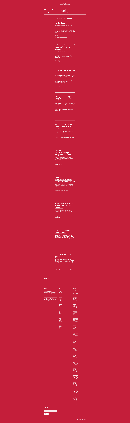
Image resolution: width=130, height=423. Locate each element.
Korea (59, 311)
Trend (59, 327)
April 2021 (74, 292)
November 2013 (75, 319)
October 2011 (75, 348)
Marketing (60, 313)
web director (70, 269)
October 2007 (75, 404)
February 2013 (75, 329)
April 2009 (74, 383)
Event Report (60, 268)
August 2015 (75, 301)
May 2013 (74, 326)
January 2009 (75, 386)
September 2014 (75, 312)
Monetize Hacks (64, 269)
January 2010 (75, 372)
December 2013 (75, 318)
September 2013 (75, 321)
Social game (60, 321)
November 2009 (75, 375)
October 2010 (75, 362)
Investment (60, 304)
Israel (59, 306)
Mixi (62, 37)
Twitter (63, 246)
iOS (59, 305)
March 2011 (74, 356)
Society (60, 322)
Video (59, 329)
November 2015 (75, 298)
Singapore (60, 320)
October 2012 (75, 334)
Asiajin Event (60, 292)
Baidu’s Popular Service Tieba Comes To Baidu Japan (64, 127)
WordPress (84, 419)
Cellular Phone (61, 293)
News (59, 315)
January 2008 (75, 400)
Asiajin (65, 3)
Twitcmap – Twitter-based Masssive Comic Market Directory (65, 47)
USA (59, 328)
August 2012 (75, 336)
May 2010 (74, 368)
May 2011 (74, 354)
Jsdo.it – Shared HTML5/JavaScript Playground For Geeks (63, 152)
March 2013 (75, 328)
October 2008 (75, 390)
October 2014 (75, 311)
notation (56, 195)
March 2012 (75, 342)
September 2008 (75, 391)
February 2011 (75, 357)
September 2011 (75, 349)
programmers (56, 169)
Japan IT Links (61, 308)
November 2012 (75, 333)
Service (60, 319)
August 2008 (75, 392)
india (59, 301)
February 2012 (75, 343)
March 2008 (75, 398)
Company (60, 298)
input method (63, 194)
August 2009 (75, 378)
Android (60, 290)
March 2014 (75, 314)
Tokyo (68, 269)
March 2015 (75, 305)
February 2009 (75, 385)
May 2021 (74, 291)
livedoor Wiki (71, 194)
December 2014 (75, 308)
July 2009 (74, 379)
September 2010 (75, 363)
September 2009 (75, 377)
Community (58, 37)
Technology (60, 326)
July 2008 (74, 393)
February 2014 (75, 315)
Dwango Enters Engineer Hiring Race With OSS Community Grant (64, 99)
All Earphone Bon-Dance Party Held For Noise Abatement (64, 205)
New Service (60, 314)
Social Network (65, 37)
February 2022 (75, 290)
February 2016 (75, 297)
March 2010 (75, 370)
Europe (60, 299)
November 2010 (75, 361)
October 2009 (75, 376)
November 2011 (75, 347)
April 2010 (74, 369)
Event (60, 246)
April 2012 (74, 341)
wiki (57, 195)
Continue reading (57, 57)
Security (60, 318)
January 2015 (75, 307)
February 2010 (75, 371)
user (64, 246)
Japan (59, 36)
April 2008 (74, 397)
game (60, 194)
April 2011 (74, 355)
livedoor (69, 194)
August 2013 (75, 322)
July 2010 (74, 365)
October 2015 (75, 299)
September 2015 (75, 300)
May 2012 (74, 340)
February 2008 (75, 399)
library (59, 312)
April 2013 (74, 327)
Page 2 (48, 278)
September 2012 (75, 335)
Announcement (61, 291)
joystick (66, 194)
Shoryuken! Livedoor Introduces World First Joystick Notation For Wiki (65, 180)
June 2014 (74, 313)
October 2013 (75, 320)
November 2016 (75, 293)
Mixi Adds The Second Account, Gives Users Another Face (63, 21)
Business (58, 269)
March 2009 (75, 384)
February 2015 (75, 306)
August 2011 (75, 350)
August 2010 (75, 364)
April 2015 (74, 304)
